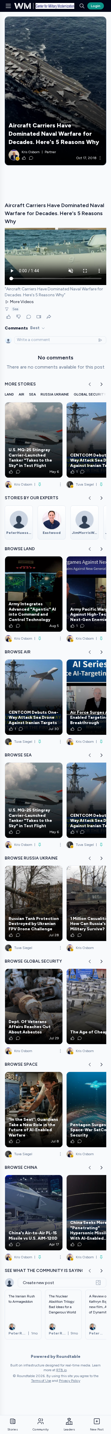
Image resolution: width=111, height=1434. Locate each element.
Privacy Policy (69, 1381)
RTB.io (61, 1370)
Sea (15, 309)
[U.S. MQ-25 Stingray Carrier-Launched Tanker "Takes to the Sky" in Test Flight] (33, 440)
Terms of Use (41, 1381)
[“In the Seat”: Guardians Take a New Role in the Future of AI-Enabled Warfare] (33, 1109)
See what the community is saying (45, 1270)
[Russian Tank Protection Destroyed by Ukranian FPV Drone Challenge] (33, 903)
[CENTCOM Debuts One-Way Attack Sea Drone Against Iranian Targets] (33, 697)
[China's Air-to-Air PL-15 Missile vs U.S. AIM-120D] (33, 1212)
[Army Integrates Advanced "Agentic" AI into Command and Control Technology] (33, 594)
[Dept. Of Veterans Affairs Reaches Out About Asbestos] (33, 1006)
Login (95, 6)
